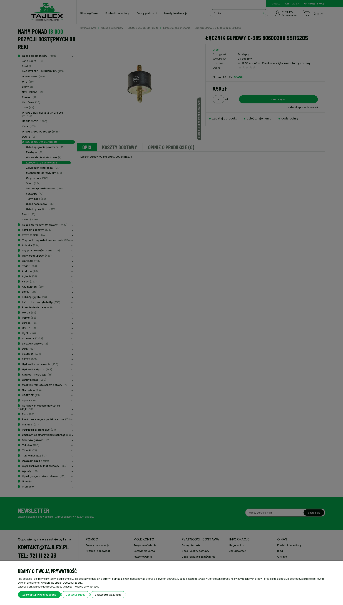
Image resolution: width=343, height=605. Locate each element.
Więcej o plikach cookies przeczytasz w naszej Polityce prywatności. (58, 586)
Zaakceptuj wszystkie (108, 594)
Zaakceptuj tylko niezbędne (39, 594)
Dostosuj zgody (75, 594)
